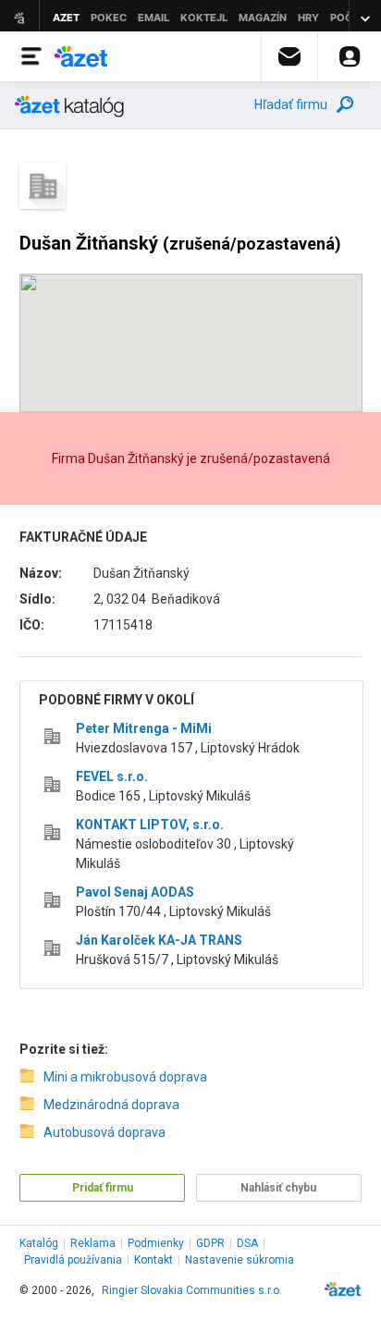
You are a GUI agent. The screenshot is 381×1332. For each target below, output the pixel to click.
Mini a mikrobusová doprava (125, 1076)
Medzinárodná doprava (111, 1104)
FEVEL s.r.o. (112, 776)
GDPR (210, 1243)
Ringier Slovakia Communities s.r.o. (192, 1290)
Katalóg (38, 1243)
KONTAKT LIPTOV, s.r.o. (150, 824)
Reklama (93, 1243)
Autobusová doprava (104, 1132)
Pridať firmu (102, 1187)
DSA (247, 1243)
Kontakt (153, 1259)
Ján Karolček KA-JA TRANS (159, 940)
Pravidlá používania (73, 1259)
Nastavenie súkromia (239, 1259)
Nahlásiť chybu (278, 1187)
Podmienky (156, 1243)
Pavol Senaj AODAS (135, 892)
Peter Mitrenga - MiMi (144, 728)
